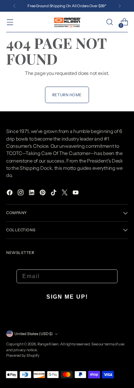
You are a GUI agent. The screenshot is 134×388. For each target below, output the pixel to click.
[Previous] (14, 6)
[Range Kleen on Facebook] (10, 193)
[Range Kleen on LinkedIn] (32, 193)
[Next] (119, 6)
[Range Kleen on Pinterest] (43, 193)
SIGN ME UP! (67, 297)
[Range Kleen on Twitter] (65, 193)
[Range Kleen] (67, 21)
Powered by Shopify (23, 355)
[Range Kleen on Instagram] (21, 193)
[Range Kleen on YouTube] (76, 193)
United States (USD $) (33, 333)
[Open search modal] (109, 22)
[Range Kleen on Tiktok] (54, 193)
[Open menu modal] (10, 22)
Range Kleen (48, 344)
